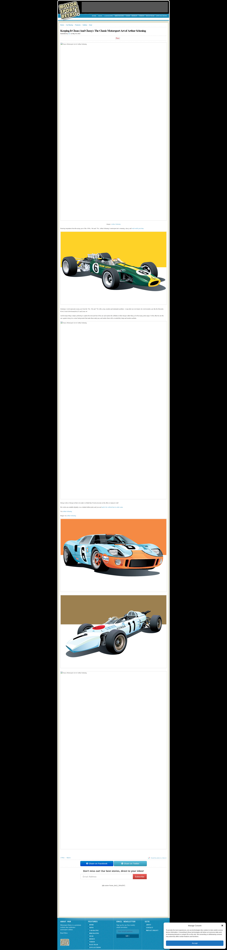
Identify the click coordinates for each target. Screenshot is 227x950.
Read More (64, 933)
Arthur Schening (116, 224)
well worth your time (138, 228)
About (148, 925)
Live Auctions (161, 16)
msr (69, 33)
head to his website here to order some (112, 507)
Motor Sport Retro (70, 8)
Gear (128, 16)
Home (94, 16)
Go (128, 936)
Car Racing (108, 16)
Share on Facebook (97, 863)
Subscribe (139, 876)
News (100, 16)
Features (78, 25)
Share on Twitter (131, 863)
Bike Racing (119, 16)
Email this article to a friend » (159, 858)
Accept (194, 943)
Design (134, 16)
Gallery (85, 25)
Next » (69, 858)
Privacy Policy (152, 930)
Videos (141, 16)
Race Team (150, 16)
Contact (149, 928)
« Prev (62, 858)
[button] (222, 925)
